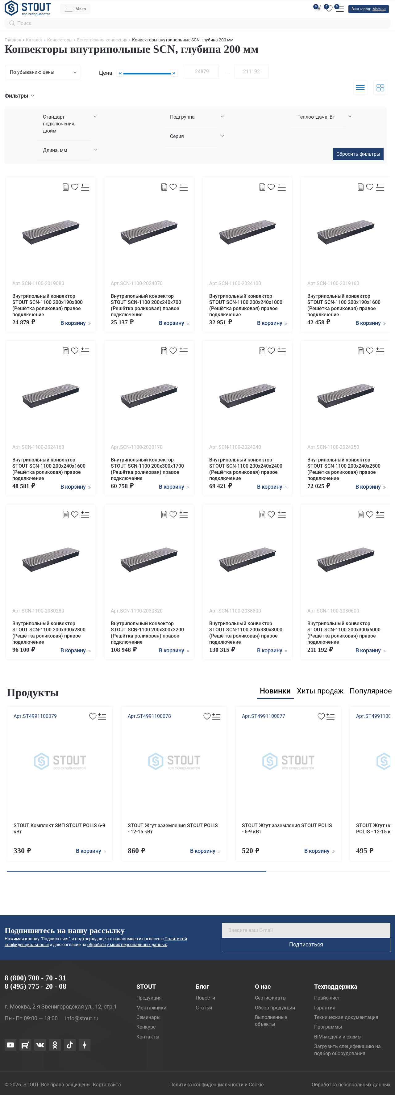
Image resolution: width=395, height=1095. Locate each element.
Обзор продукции (275, 1008)
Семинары (148, 1017)
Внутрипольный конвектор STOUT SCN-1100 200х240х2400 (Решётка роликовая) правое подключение (245, 469)
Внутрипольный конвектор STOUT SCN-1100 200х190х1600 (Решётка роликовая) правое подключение (343, 305)
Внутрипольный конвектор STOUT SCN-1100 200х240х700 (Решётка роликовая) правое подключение (146, 305)
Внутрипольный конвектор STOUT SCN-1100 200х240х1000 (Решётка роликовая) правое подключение (245, 305)
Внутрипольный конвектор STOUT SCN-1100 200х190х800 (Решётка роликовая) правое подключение (47, 305)
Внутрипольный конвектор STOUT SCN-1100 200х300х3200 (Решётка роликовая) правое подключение (147, 633)
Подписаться (306, 944)
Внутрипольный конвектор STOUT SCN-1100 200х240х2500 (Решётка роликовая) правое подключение (343, 469)
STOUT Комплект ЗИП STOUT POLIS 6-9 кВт (59, 829)
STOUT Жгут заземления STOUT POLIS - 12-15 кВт (173, 829)
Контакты (147, 1037)
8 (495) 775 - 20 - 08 (35, 986)
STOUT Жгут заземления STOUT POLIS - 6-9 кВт (287, 829)
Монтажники (151, 1008)
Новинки (275, 691)
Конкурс (146, 1027)
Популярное (371, 691)
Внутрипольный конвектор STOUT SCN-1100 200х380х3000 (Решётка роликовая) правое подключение (245, 633)
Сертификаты (270, 998)
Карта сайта (107, 1085)
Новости (205, 998)
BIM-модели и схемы (337, 1037)
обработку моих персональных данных (127, 944)
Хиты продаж (320, 691)
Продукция (149, 998)
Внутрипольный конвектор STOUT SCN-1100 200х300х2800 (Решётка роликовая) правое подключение (48, 633)
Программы (328, 1027)
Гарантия (324, 1008)
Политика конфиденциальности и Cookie (216, 1085)
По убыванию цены (32, 72)
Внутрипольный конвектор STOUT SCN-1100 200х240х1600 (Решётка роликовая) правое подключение (48, 469)
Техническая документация (346, 1017)
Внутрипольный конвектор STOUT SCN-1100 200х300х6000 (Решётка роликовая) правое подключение (343, 633)
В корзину (89, 851)
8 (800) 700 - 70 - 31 (35, 978)
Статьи (204, 1008)
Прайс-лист (327, 998)
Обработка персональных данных (351, 1085)
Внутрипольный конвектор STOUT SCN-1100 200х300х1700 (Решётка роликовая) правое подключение (147, 469)
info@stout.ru (81, 1018)
